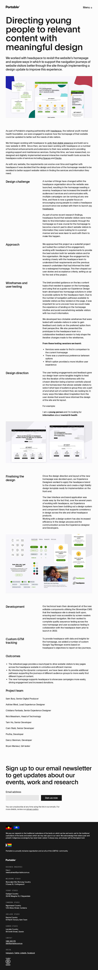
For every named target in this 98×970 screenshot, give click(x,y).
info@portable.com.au (14, 943)
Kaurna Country (11, 917)
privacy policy (32, 809)
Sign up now (51, 797)
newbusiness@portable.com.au (17, 872)
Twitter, (17, 953)
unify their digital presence (60, 142)
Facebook (31, 953)
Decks (58, 158)
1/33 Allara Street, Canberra (16, 908)
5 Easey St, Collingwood (15, 884)
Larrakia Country (12, 929)
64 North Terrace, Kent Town (16, 920)
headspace (56, 130)
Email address (13, 792)
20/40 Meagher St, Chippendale (18, 896)
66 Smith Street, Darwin (15, 931)
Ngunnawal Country (13, 905)
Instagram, (10, 953)
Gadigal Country (12, 894)
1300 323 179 (11, 941)
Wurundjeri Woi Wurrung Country (18, 882)
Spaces (46, 158)
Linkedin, (23, 953)
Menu (86, 7)
